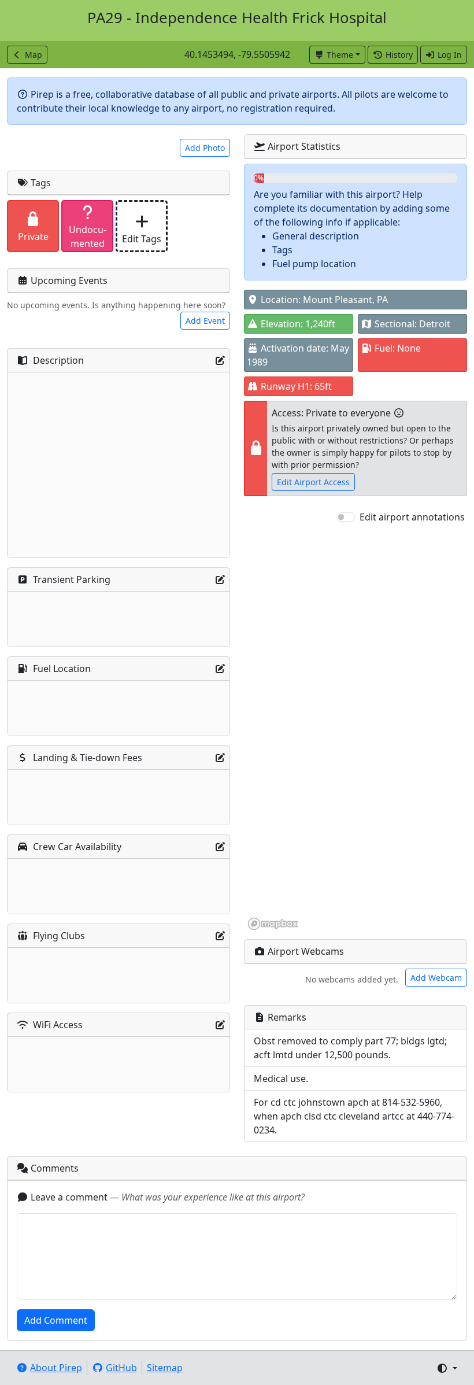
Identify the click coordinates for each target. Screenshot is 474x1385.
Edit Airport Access (313, 482)
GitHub (121, 1367)
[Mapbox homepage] (272, 923)
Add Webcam (436, 977)
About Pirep (56, 1367)
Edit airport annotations (412, 517)
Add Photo (205, 147)
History (399, 54)
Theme (340, 54)
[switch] (345, 517)
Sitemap (165, 1367)
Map (33, 54)
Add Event (205, 320)
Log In (450, 54)
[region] (355, 727)
